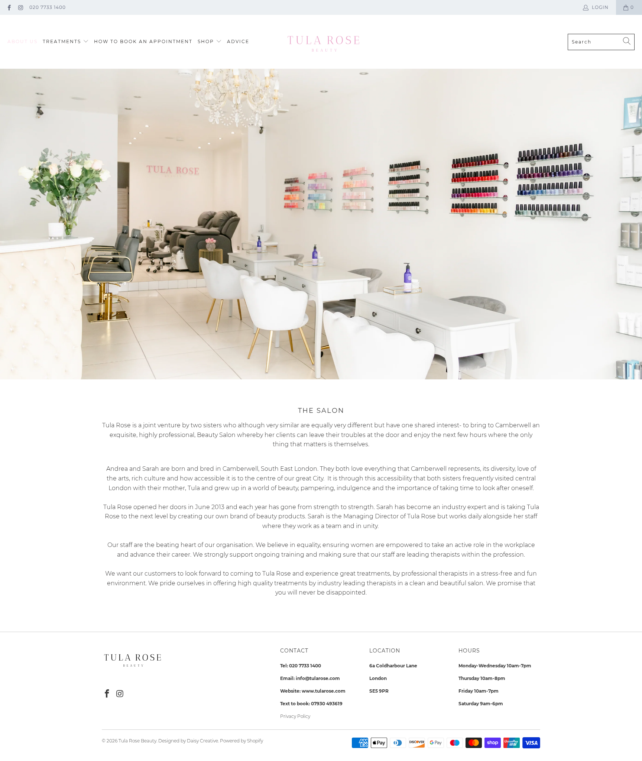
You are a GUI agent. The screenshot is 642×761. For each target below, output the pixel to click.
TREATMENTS (63, 41)
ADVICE (238, 41)
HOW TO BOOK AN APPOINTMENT (143, 41)
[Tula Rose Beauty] (323, 42)
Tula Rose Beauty (137, 741)
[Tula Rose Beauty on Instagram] (20, 7)
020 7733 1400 (47, 7)
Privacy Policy (295, 716)
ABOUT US (22, 41)
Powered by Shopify (241, 741)
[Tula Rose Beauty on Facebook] (9, 7)
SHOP (207, 41)
